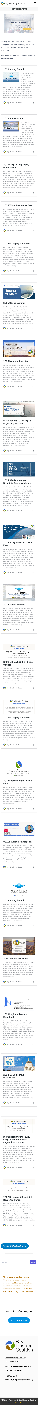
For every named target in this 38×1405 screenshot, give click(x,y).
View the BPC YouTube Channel (14, 1246)
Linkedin (9, 1403)
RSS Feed (22, 1403)
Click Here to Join (19, 1320)
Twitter (15, 1403)
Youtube (29, 1403)
